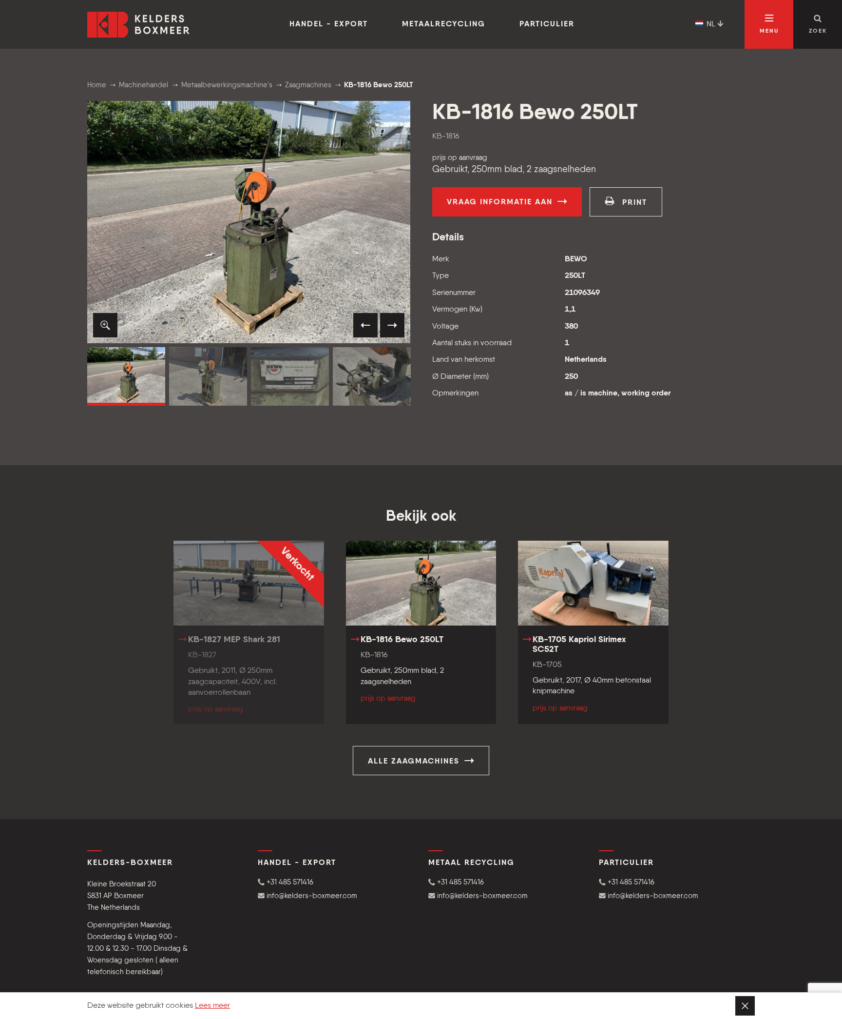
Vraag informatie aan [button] (501, 202)
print (633, 203)
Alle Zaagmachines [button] (415, 761)
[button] (105, 325)
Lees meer (212, 1006)
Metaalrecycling (443, 24)
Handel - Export (328, 24)
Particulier (546, 24)
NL (711, 24)
